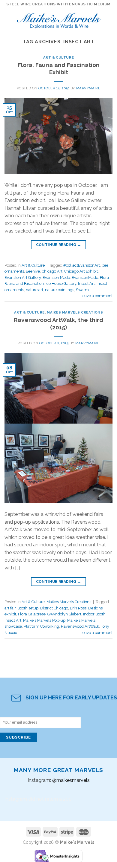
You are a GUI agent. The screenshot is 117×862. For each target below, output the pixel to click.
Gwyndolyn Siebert (64, 614)
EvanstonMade (85, 277)
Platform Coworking (41, 626)
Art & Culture (58, 57)
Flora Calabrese (32, 614)
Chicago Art (52, 271)
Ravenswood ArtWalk (80, 626)
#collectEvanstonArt (81, 265)
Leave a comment (96, 296)
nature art (34, 290)
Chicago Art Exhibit (81, 271)
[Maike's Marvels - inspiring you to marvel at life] (59, 19)
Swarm (82, 290)
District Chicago (54, 608)
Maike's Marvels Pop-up (44, 620)
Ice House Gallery (61, 283)
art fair (10, 608)
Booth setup (27, 608)
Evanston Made (56, 277)
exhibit (10, 614)
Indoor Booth (94, 614)
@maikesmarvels (71, 780)
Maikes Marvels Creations (75, 312)
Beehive (33, 271)
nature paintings (59, 290)
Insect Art (86, 283)
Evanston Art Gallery (22, 277)
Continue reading (58, 245)
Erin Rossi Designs (86, 608)
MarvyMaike (88, 88)
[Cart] (109, 19)
